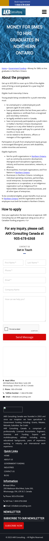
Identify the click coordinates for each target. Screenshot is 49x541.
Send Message (24, 337)
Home (4, 68)
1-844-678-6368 (18, 393)
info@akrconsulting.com (18, 397)
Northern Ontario (39, 156)
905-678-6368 (13, 389)
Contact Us (9, 471)
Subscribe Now (13, 525)
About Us (8, 459)
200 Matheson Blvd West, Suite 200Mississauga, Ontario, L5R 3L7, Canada (18, 383)
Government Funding (17, 68)
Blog (6, 475)
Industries (9, 467)
